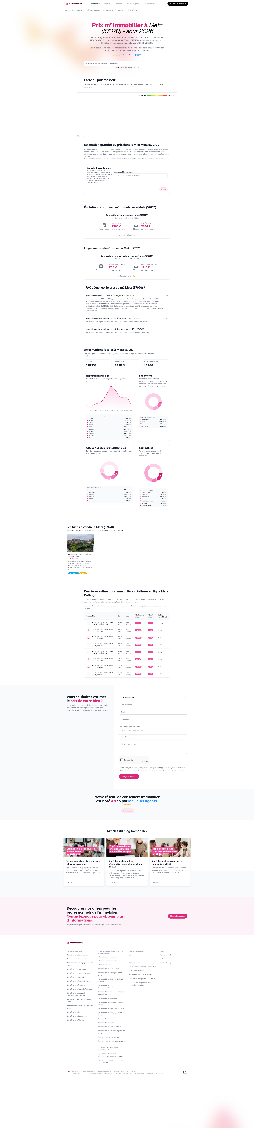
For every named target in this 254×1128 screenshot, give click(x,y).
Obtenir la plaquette (177, 916)
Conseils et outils (149, 4)
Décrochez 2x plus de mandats (140, 975)
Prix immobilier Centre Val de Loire (111, 1008)
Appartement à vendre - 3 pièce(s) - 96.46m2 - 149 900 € (80, 555)
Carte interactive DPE (136, 971)
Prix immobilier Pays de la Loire (109, 1027)
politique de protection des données (177, 771)
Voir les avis (127, 811)
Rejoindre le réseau (176, 4)
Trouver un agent (132, 4)
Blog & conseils (134, 963)
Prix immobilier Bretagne (107, 1019)
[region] (127, 115)
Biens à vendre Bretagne (76, 985)
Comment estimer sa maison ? (109, 1037)
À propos (132, 955)
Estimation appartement (107, 961)
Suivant (163, 189)
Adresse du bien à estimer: (123, 172)
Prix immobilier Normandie (108, 998)
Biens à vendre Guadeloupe (77, 1016)
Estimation (94, 4)
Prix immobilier (77, 10)
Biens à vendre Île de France (77, 955)
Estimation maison (105, 965)
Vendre (119, 4)
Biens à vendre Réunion (75, 1020)
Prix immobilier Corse (106, 1023)
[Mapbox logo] (81, 136)
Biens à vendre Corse (74, 1012)
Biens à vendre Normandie (77, 969)
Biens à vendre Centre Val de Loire (79, 959)
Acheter (107, 4)
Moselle (120, 10)
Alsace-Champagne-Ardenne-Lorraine (100, 10)
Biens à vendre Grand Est (76, 977)
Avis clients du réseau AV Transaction (142, 967)
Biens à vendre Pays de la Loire (78, 981)
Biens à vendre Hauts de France (78, 973)
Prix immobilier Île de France (108, 969)
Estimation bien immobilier (108, 957)
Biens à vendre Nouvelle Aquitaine (79, 989)
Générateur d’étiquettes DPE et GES (142, 979)
